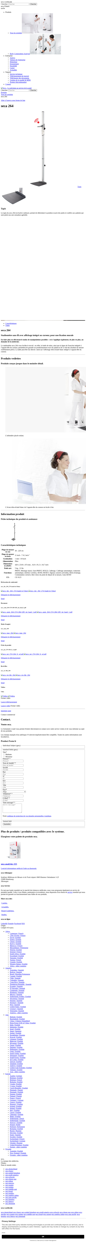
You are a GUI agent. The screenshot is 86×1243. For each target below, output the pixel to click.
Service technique (16, 74)
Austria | (16, 1076)
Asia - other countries (17, 1072)
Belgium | (16, 1078)
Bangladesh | (17, 1019)
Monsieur (8, 757)
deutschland (11, 1169)
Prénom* (6, 759)
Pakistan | (16, 1047)
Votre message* (9, 803)
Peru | (15, 1005)
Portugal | (17, 1127)
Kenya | (15, 944)
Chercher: (4, 4)
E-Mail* (6, 798)
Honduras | (17, 992)
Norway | (16, 1123)
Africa (7, 931)
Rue (4, 772)
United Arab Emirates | (21, 1068)
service (70, 892)
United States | (18, 1007)
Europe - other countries (18, 1147)
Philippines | (17, 1049)
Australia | (16, 1151)
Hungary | (16, 1104)
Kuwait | (16, 1037)
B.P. (4, 781)
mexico (9, 1183)
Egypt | (15, 938)
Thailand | (16, 1064)
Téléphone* (7, 794)
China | (20, 1021)
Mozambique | (19, 948)
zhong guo (10, 1179)
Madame (8, 754)
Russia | (15, 1131)
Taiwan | (16, 1062)
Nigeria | (16, 950)
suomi (47, 1214)
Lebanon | (16, 1039)
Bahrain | (16, 1017)
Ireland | (15, 1108)
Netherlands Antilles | (20, 996)
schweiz (10, 1177)
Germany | (16, 1100)
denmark (10, 1203)
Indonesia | (16, 1027)
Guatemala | (17, 990)
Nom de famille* (9, 763)
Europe (8, 1074)
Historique (13, 62)
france (9, 1171)
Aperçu (12, 58)
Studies (4, 915)
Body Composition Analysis (20, 54)
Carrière (4, 903)
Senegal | (16, 952)
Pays (5, 790)
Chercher (33, 4)
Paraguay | (16, 1003)
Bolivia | (16, 972)
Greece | (16, 1102)
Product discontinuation (18, 82)
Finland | (16, 1096)
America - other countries (19, 1013)
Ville (4, 785)
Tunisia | (15, 960)
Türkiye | (16, 1066)
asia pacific (11, 1197)
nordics (9, 1193)
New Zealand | (18, 1153)
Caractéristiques (11, 323)
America (8, 968)
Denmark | (16, 1090)
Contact (8, 84)
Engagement (14, 64)
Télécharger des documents (19, 78)
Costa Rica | (17, 982)
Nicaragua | (17, 999)
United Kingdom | (19, 1145)
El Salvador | (17, 988)
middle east (11, 1189)
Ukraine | (16, 1143)
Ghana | (15, 942)
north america (11, 1175)
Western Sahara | (18, 964)
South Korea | (17, 1058)
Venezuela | (17, 1011)
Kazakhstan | (17, 1035)
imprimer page (6, 711)
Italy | (15, 1110)
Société (5, 767)
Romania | (16, 1129)
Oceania (8, 1149)
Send (2, 599)
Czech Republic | (19, 1088)
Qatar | (15, 1051)
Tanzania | (16, 958)
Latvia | (15, 1112)
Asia (7, 1015)
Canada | (16, 976)
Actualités (13, 70)
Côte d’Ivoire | (17, 935)
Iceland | (16, 1106)
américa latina (12, 1195)
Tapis (79, 187)
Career (12, 68)
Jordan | (15, 1033)
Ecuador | (16, 986)
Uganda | (16, 962)
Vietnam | (16, 1070)
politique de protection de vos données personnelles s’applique (29, 816)
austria (9, 1185)
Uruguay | (16, 1009)
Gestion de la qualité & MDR (20, 80)
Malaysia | (16, 1041)
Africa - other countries (18, 966)
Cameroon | (16, 933)
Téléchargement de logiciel (19, 76)
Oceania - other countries (19, 1155)
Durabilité (13, 66)
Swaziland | (17, 956)
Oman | (15, 1045)
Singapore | (17, 1055)
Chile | (15, 978)
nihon (9, 1181)
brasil (9, 1191)
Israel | (15, 1029)
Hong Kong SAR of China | (23, 1023)
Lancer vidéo (5, 706)
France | (15, 1098)
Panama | (16, 1001)
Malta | (15, 1116)
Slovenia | (16, 1133)
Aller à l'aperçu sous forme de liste (13, 100)
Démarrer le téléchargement (10, 595)
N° (4, 776)
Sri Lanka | (16, 1060)
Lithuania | (16, 1114)
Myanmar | (16, 1043)
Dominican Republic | (20, 984)
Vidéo (7, 325)
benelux (9, 1199)
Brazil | (20, 974)
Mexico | (16, 994)
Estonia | (16, 1094)
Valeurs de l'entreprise (17, 60)
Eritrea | (15, 940)
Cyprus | (16, 1086)
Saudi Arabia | (18, 1053)
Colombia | (17, 980)
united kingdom (12, 1173)
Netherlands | (17, 1119)
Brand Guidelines (7, 911)
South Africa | (17, 954)
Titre (5, 752)
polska (9, 1187)
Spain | (15, 1135)
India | (15, 1025)
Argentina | (17, 970)
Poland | (15, 1125)
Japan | (15, 1031)
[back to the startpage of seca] (16, 88)
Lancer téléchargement (9, 702)
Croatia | (16, 1084)
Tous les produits (16, 33)
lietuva (9, 1201)
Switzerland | (17, 1139)
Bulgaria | (16, 1082)
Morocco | (16, 946)
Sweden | (16, 1137)
